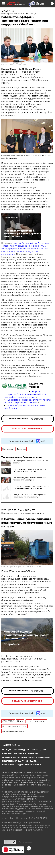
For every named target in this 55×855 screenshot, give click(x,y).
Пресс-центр (39, 750)
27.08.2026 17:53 (8, 510)
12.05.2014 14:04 (8, 11)
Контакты (31, 761)
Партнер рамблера (25, 842)
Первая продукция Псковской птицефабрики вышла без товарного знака (25, 394)
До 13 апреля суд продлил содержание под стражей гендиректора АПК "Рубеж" (31, 487)
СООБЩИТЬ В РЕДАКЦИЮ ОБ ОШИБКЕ (22, 765)
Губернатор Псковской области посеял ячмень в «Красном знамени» (27, 401)
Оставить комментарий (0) (27, 429)
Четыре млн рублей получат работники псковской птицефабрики (29, 479)
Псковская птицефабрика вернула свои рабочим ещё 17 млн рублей (29, 470)
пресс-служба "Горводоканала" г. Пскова (21, 566)
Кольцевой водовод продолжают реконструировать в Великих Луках (26, 635)
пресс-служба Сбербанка (13, 64)
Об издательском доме (15, 750)
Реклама (7, 753)
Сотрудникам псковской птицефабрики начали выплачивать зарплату (29, 496)
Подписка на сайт (12, 761)
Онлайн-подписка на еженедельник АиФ (26, 757)
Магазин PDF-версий (26, 753)
